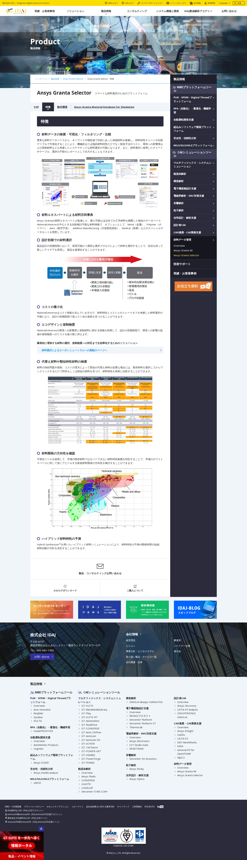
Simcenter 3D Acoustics (143, 758)
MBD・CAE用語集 (13, 806)
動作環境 (62, 107)
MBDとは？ (113, 3)
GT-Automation (90, 720)
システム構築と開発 (167, 11)
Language (223, 3)
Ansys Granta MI (183, 250)
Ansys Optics (137, 779)
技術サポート (182, 264)
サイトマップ (123, 806)
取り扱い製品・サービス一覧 (141, 656)
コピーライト (78, 806)
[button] (41, 828)
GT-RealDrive (89, 724)
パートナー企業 (182, 645)
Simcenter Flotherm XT (142, 723)
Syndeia (38, 717)
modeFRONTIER (43, 731)
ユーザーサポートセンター (152, 3)
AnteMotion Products (46, 745)
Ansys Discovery (186, 705)
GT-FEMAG (87, 762)
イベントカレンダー (178, 3)
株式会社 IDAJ (43, 634)
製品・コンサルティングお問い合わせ (100, 573)
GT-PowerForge (91, 758)
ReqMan (38, 713)
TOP (36, 107)
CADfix (181, 734)
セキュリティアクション (58, 806)
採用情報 (211, 3)
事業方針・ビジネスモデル (140, 651)
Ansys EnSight (185, 731)
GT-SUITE (87, 705)
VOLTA (38, 720)
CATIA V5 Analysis (187, 709)
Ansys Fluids (88, 776)
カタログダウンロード (65, 590)
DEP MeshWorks (187, 742)
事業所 (177, 640)
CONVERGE (88, 780)
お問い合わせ (229, 11)
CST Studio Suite (138, 745)
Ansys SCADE (41, 762)
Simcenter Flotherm (140, 719)
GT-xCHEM (88, 743)
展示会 (177, 651)
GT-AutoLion (88, 736)
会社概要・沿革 (134, 662)
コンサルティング (137, 11)
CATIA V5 (182, 738)
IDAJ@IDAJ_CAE (14, 810)
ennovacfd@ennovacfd (18, 814)
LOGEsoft (87, 787)
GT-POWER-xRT (91, 751)
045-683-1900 (45, 650)
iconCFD (86, 784)
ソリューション (75, 11)
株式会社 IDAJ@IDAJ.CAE (18, 818)
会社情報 (197, 3)
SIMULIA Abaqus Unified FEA (145, 702)
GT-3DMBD (88, 755)
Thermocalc (136, 727)
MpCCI (181, 757)
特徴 (48, 107)
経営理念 (130, 640)
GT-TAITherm (89, 747)
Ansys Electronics (139, 741)
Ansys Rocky (136, 768)
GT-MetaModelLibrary (94, 709)
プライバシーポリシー (34, 806)
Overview (179, 245)
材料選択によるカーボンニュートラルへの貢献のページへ (74, 350)
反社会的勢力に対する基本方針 (100, 806)
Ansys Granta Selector (186, 255)
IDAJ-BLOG (150, 806)
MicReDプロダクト (140, 715)
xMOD (37, 782)
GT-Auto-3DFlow (91, 732)
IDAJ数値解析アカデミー (198, 11)
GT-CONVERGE (90, 728)
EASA (180, 746)
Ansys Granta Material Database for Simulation (104, 107)
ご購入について (135, 590)
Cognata (38, 748)
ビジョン (130, 645)
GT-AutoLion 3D (90, 739)
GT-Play (86, 713)
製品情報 (106, 11)
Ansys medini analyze (46, 772)
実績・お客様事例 (45, 11)
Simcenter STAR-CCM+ (94, 791)
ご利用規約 (137, 806)
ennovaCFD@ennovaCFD (19, 821)
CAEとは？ (129, 3)
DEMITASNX (136, 748)
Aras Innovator (42, 709)
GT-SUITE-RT (89, 717)
